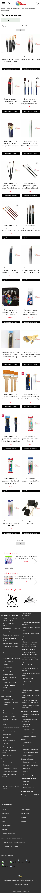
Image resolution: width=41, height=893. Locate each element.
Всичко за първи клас (10, 762)
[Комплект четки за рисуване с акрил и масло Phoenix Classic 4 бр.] (10, 212)
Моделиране (7, 734)
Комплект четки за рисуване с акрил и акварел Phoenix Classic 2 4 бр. (30, 228)
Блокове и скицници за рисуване (30, 638)
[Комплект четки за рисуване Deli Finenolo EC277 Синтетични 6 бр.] (30, 381)
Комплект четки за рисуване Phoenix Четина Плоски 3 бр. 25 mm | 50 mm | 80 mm (30, 354)
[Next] (34, 561)
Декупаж (6, 724)
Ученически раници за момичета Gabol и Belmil (30, 653)
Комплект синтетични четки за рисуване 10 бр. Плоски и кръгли (11, 59)
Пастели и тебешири (30, 619)
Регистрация (24, 813)
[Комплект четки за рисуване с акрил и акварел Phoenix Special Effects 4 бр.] (10, 128)
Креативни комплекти (30, 765)
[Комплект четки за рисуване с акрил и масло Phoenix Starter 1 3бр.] (10, 170)
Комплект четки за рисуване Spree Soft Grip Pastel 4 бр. (10, 523)
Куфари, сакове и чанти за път (30, 691)
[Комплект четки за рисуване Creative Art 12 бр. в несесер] (10, 297)
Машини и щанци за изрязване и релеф (9, 709)
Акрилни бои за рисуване (11, 628)
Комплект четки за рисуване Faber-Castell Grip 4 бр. (30, 439)
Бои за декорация (8, 747)
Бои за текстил (7, 668)
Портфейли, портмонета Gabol (30, 696)
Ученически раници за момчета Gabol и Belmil (30, 659)
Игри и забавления (27, 759)
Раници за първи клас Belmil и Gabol (30, 664)
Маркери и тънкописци (10, 643)
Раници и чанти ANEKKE (30, 795)
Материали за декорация (11, 728)
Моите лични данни (21, 884)
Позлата (5, 664)
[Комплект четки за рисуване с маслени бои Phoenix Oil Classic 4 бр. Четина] (30, 254)
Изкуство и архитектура (31, 746)
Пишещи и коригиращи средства (30, 715)
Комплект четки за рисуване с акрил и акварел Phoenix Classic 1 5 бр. (30, 101)
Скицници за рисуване (10, 646)
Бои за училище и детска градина (10, 787)
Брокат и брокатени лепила (9, 751)
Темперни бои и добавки (11, 635)
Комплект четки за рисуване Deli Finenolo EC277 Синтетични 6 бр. (30, 396)
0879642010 (14, 846)
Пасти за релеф (8, 674)
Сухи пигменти (8, 661)
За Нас (3, 817)
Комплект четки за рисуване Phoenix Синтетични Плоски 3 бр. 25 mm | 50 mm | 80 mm (10, 396)
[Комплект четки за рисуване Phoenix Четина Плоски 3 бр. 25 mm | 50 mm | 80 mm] (30, 339)
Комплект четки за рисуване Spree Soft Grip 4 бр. (30, 481)
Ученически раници (28, 649)
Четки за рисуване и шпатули (9, 639)
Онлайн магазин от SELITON (20, 891)
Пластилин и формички (31, 633)
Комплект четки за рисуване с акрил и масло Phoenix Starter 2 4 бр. (30, 186)
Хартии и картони (9, 716)
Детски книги (27, 742)
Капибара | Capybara (29, 775)
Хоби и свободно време (31, 752)
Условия (4, 829)
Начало (3, 809)
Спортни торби (28, 678)
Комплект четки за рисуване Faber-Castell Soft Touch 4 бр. (10, 481)
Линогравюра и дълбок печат (10, 692)
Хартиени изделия (29, 730)
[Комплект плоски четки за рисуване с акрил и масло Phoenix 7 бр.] (10, 339)
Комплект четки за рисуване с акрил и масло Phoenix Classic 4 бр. (10, 228)
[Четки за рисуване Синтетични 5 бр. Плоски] (10, 86)
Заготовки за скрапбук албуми (9, 720)
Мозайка (5, 743)
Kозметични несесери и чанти (30, 686)
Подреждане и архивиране (27, 725)
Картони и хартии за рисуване (9, 678)
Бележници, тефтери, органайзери (29, 720)
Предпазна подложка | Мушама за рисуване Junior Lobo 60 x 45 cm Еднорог (26, 558)
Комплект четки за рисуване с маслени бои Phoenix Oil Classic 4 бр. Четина (30, 270)
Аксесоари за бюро (29, 733)
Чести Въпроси (25, 809)
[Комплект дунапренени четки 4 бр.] (30, 508)
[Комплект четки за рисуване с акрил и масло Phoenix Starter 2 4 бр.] (30, 170)
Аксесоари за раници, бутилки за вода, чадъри (30, 701)
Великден (26, 781)
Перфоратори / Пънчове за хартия (10, 703)
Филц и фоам (7, 755)
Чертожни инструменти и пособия (31, 623)
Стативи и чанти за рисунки (9, 686)
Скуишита (26, 768)
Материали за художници (9, 615)
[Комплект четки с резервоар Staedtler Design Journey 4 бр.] (30, 297)
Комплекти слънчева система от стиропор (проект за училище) (29, 644)
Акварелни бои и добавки (8, 624)
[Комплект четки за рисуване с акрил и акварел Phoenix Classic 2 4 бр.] (30, 212)
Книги (23, 739)
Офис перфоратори (29, 736)
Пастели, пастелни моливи (8, 654)
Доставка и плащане (8, 833)
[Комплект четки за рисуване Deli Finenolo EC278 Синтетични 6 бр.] (10, 423)
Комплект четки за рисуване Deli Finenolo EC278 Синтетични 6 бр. (10, 439)
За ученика (4, 759)
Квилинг (5, 737)
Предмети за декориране (11, 731)
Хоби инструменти (9, 740)
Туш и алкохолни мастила (11, 658)
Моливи (5, 650)
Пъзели (25, 771)
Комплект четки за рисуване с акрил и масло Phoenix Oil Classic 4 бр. (10, 270)
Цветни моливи (8, 780)
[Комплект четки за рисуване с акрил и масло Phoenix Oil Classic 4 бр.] (10, 254)
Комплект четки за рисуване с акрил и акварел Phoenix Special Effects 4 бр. (10, 143)
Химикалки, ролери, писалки (9, 775)
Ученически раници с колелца (30, 669)
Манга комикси (28, 755)
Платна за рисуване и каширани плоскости (9, 619)
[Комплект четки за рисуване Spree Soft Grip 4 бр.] (30, 465)
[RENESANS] (12, 600)
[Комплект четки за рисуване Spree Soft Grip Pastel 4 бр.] (10, 508)
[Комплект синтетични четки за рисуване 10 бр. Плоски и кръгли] (10, 43)
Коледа (25, 784)
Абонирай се (9, 568)
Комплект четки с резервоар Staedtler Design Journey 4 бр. (30, 312)
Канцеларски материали (29, 711)
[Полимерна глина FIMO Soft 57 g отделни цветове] (8, 580)
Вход (3, 821)
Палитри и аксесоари (10, 682)
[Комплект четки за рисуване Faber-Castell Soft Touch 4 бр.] (10, 465)
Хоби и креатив (6, 696)
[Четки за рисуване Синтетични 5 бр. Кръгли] (30, 43)
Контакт (23, 817)
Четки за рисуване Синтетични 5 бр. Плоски (10, 101)
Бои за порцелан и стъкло (11, 671)
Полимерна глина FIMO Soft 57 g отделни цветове (26, 578)
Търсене (23, 821)
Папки (25, 630)
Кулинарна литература (30, 749)
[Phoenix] (29, 600)
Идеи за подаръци (27, 791)
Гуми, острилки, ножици (31, 627)
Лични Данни (6, 825)
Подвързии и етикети (10, 768)
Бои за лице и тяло (29, 762)
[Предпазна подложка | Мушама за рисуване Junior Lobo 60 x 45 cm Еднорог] (8, 560)
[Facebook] (3, 850)
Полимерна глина (8, 699)
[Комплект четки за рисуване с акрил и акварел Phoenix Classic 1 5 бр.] (30, 86)
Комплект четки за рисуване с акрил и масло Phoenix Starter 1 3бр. (10, 186)
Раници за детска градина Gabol (31, 674)
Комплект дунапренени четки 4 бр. (30, 522)
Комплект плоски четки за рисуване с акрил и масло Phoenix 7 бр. (10, 354)
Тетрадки (6, 765)
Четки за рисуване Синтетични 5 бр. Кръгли (30, 58)
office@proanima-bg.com (17, 842)
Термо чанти (27, 681)
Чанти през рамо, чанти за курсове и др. (30, 706)
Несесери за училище (10, 771)
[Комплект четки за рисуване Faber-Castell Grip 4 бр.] (30, 423)
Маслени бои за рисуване (11, 632)
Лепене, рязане (8, 713)
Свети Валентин (28, 788)
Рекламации (5, 813)
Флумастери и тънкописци (27, 614)
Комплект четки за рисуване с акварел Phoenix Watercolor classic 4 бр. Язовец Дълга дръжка (30, 143)
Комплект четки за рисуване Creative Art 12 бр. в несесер (10, 312)
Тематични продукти (28, 778)
